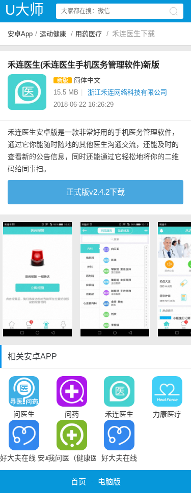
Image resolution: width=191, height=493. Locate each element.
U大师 (24, 10)
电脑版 (109, 481)
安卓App (20, 34)
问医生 (24, 414)
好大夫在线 (119, 458)
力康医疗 (167, 414)
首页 (78, 481)
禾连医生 (119, 414)
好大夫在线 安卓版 (24, 458)
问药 (72, 414)
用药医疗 (88, 34)
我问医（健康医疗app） (72, 458)
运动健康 (53, 34)
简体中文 (87, 80)
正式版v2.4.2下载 (95, 192)
